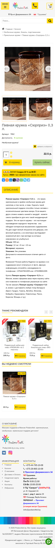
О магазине (9, 471)
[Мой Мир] (10, 180)
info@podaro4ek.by (32, 510)
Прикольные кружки (12, 35)
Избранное (9, 488)
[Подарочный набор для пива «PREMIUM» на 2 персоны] (14, 331)
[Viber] (17, 180)
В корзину (14, 162)
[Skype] (24, 180)
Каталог (17, 29)
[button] (48, 69)
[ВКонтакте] (3, 180)
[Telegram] (28, 180)
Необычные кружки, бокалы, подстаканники (22, 32)
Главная (9, 29)
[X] (14, 180)
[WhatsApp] (21, 180)
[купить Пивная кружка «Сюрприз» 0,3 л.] (14, 383)
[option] (14, 391)
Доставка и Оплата (12, 474)
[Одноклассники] (7, 180)
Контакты (8, 485)
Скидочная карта (12, 478)
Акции (7, 481)
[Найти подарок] (50, 20)
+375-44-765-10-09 (34, 465)
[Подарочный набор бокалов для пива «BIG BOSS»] (40, 331)
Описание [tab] (11, 189)
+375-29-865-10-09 (34, 469)
